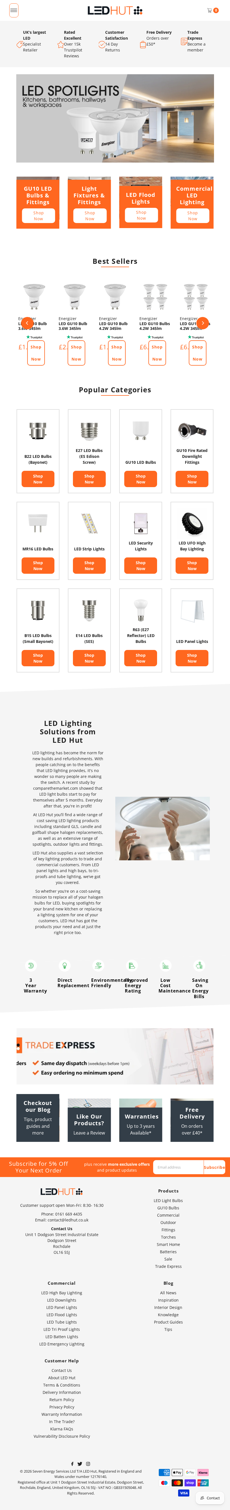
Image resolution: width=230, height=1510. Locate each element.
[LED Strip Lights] (89, 523)
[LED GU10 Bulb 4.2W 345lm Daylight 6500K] (115, 297)
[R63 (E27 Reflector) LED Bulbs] (140, 610)
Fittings (168, 1229)
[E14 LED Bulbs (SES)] (89, 610)
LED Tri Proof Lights (61, 1329)
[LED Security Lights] (140, 523)
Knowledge (168, 1314)
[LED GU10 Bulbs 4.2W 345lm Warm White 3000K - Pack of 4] (155, 297)
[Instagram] (88, 1464)
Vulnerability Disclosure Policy (62, 1436)
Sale (168, 1259)
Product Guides (168, 1322)
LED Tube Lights (62, 1322)
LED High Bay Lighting (61, 1292)
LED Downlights (61, 1300)
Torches (168, 1237)
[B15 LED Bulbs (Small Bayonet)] (38, 610)
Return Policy (61, 1399)
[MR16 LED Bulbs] (38, 523)
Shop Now (38, 215)
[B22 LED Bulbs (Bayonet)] (38, 430)
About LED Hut (61, 1377)
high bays (77, 870)
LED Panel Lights (61, 1307)
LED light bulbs (53, 794)
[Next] (202, 323)
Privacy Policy (61, 1407)
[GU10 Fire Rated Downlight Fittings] (192, 430)
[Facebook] (72, 1464)
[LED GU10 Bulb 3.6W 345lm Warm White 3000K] (34, 297)
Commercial (168, 1215)
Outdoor (168, 1222)
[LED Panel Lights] (192, 610)
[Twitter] (79, 1464)
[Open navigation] (14, 10)
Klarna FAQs (61, 1429)
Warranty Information (62, 1414)
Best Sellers (115, 261)
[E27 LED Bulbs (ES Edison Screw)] (89, 430)
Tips (168, 1329)
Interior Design (168, 1307)
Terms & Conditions (61, 1385)
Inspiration (168, 1300)
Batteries (168, 1251)
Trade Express (168, 1266)
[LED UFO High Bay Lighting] (192, 523)
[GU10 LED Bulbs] (140, 430)
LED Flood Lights (62, 1314)
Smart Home (168, 1244)
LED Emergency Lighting (61, 1344)
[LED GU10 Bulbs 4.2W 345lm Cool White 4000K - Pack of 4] (196, 297)
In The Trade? (62, 1421)
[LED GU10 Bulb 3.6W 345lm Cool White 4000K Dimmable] (75, 297)
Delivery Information (62, 1392)
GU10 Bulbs (168, 1207)
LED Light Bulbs (168, 1200)
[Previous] (27, 323)
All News (168, 1292)
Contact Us (62, 1370)
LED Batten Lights (61, 1336)
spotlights (41, 844)
